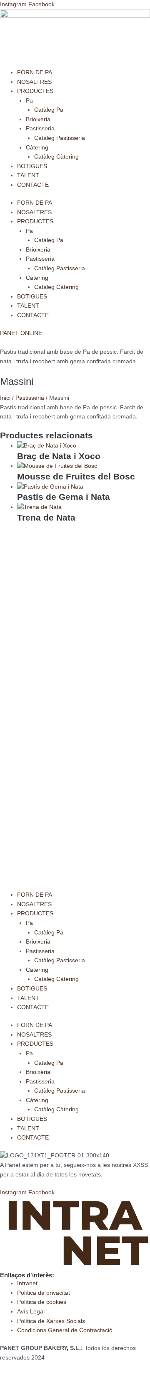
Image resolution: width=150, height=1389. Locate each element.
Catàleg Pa (48, 110)
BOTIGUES (32, 166)
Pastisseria (40, 128)
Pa (29, 101)
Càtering (37, 147)
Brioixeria (38, 119)
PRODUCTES (35, 91)
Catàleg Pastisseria (59, 138)
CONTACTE (33, 185)
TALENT (28, 175)
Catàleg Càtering (56, 157)
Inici (5, 398)
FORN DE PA (34, 72)
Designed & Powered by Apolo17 (43, 1375)
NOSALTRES (34, 82)
